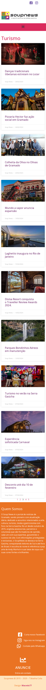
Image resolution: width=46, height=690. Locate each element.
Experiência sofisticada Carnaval (17, 440)
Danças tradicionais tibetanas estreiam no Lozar (22, 72)
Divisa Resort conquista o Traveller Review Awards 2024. (21, 302)
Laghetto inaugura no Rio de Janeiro (22, 255)
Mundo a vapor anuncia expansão (19, 209)
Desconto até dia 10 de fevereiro (19, 486)
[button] (23, 26)
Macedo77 (27, 685)
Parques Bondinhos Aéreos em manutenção (21, 349)
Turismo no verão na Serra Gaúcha (21, 395)
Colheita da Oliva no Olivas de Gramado (21, 164)
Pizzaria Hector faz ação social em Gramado (19, 118)
